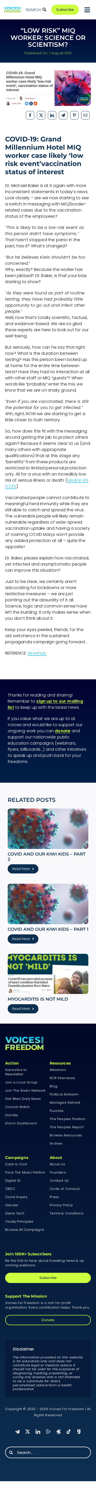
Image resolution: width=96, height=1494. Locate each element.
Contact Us (59, 1180)
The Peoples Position (67, 1118)
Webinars (58, 1069)
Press (54, 1196)
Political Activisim (64, 1094)
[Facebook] (30, 115)
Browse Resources (66, 1135)
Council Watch (17, 1106)
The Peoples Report (67, 1127)
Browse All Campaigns (24, 1229)
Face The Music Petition (25, 1172)
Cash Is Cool (16, 1164)
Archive (56, 1143)
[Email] (85, 115)
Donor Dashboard (21, 1123)
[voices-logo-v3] (12, 9)
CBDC (10, 1188)
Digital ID (12, 1180)
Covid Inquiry (16, 1196)
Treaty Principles (19, 1221)
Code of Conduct (65, 1188)
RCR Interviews (62, 1078)
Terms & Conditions (66, 1213)
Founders (58, 1172)
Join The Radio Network (25, 1090)
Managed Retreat (65, 1102)
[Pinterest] (74, 115)
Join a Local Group (21, 1082)
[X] (41, 115)
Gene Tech (14, 1213)
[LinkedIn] (52, 115)
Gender (11, 1205)
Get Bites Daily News (23, 1098)
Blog (53, 1086)
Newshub (37, 653)
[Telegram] (63, 115)
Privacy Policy (61, 1205)
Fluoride (56, 1110)
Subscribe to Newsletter (16, 1072)
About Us (57, 1164)
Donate (11, 1115)
